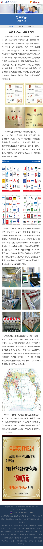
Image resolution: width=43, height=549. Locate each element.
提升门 (36, 531)
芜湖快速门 (28, 538)
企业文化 (31, 26)
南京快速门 (14, 535)
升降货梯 (29, 531)
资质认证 (21, 26)
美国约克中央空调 (30, 525)
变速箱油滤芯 (19, 531)
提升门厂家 (15, 541)
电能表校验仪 (31, 528)
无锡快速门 (24, 535)
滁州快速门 (33, 535)
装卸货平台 (18, 525)
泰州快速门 (19, 538)
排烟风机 (21, 528)
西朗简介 (11, 26)
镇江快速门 (5, 541)
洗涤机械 (23, 541)
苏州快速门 (9, 531)
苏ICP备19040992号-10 (20, 510)
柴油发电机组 (8, 538)
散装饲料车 (13, 528)
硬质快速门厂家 (7, 525)
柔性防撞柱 (38, 538)
